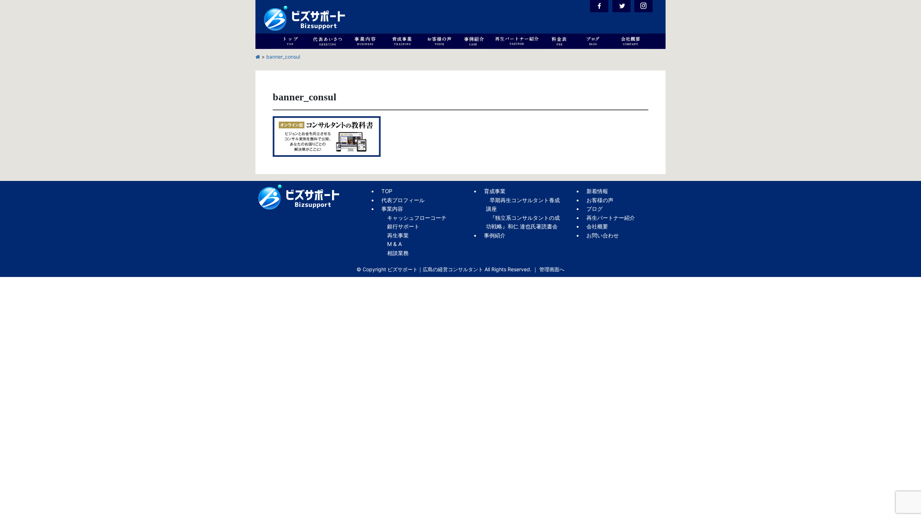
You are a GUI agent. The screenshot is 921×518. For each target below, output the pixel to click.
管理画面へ (551, 269)
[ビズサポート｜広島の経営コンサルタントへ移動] (257, 57)
